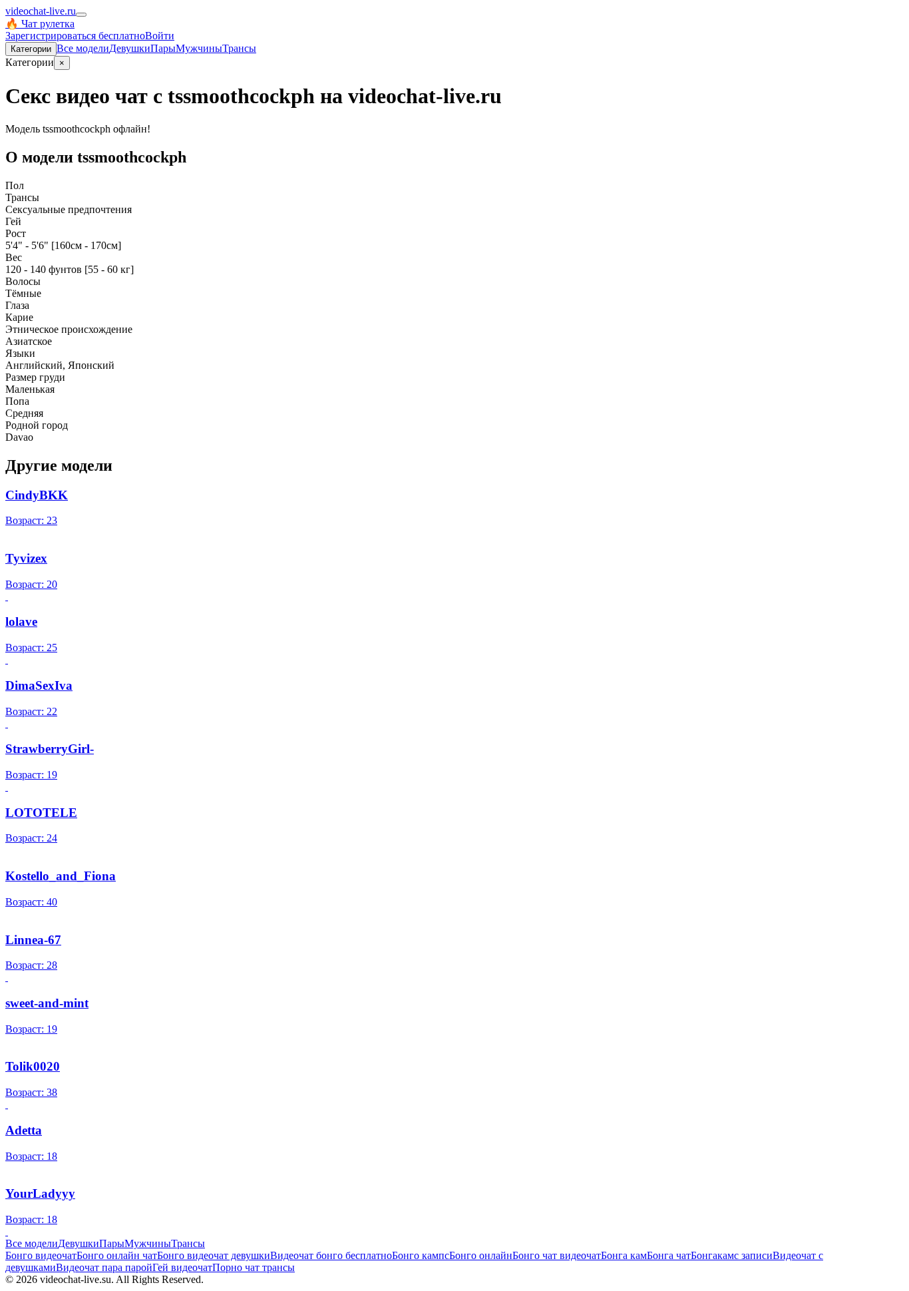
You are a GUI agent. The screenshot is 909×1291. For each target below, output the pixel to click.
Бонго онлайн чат (117, 1255)
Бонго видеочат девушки (213, 1255)
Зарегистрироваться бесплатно (75, 35)
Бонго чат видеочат (556, 1255)
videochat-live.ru (40, 11)
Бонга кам (624, 1255)
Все (83, 48)
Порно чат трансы (253, 1267)
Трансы (239, 48)
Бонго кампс (420, 1255)
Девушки (129, 48)
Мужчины (199, 48)
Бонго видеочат (41, 1255)
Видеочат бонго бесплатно (331, 1255)
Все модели (31, 1243)
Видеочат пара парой (104, 1267)
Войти (159, 35)
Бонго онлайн (480, 1255)
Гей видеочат (182, 1267)
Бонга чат (669, 1255)
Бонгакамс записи (732, 1255)
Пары (163, 48)
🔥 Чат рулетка (40, 23)
